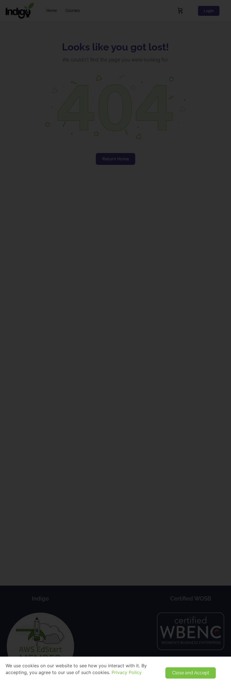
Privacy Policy (127, 672)
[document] (115, 344)
